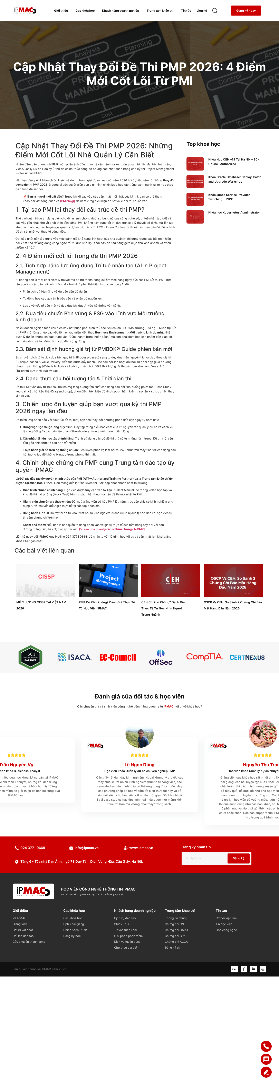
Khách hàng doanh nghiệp (120, 10)
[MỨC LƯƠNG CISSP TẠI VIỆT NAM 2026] (45, 596)
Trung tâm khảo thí (160, 10)
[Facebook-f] (244, 969)
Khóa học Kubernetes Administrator (234, 212)
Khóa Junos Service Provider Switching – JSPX (229, 197)
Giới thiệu (61, 10)
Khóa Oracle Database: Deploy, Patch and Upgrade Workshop (234, 179)
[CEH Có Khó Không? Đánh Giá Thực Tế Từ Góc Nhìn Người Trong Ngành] (170, 596)
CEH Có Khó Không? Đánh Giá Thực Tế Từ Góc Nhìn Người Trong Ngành (163, 608)
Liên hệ (202, 10)
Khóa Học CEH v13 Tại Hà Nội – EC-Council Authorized (233, 162)
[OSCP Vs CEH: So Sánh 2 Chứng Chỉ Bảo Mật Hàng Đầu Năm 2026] (233, 596)
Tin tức (186, 10)
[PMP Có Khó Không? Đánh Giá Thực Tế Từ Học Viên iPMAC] (108, 596)
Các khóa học (85, 10)
